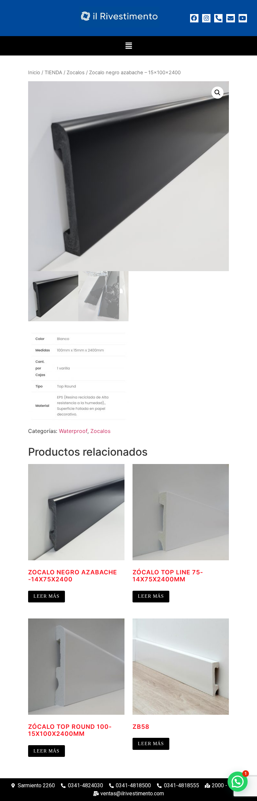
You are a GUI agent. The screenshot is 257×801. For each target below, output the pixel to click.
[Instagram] (206, 18)
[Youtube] (243, 18)
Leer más (46, 596)
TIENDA (53, 73)
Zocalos (76, 73)
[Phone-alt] (218, 18)
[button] (128, 45)
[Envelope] (230, 18)
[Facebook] (194, 18)
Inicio (34, 73)
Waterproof (73, 431)
